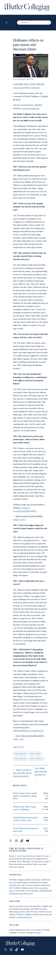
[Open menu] (6, 22)
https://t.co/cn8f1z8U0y (34, 731)
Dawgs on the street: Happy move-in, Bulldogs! (24, 808)
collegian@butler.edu (26, 88)
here (14, 867)
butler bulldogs (35, 754)
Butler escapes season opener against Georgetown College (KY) (25, 796)
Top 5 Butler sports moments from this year (41, 771)
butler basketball (20, 754)
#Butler (22, 731)
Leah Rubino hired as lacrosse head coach (25, 829)
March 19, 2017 (19, 519)
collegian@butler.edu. (24, 917)
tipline (38, 933)
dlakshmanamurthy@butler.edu (21, 893)
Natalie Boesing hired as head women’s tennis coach (25, 819)
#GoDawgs (25, 508)
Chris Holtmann (20, 759)
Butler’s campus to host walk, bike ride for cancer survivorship (22, 773)
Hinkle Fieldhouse (36, 759)
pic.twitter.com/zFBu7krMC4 (25, 511)
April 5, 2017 (18, 739)
